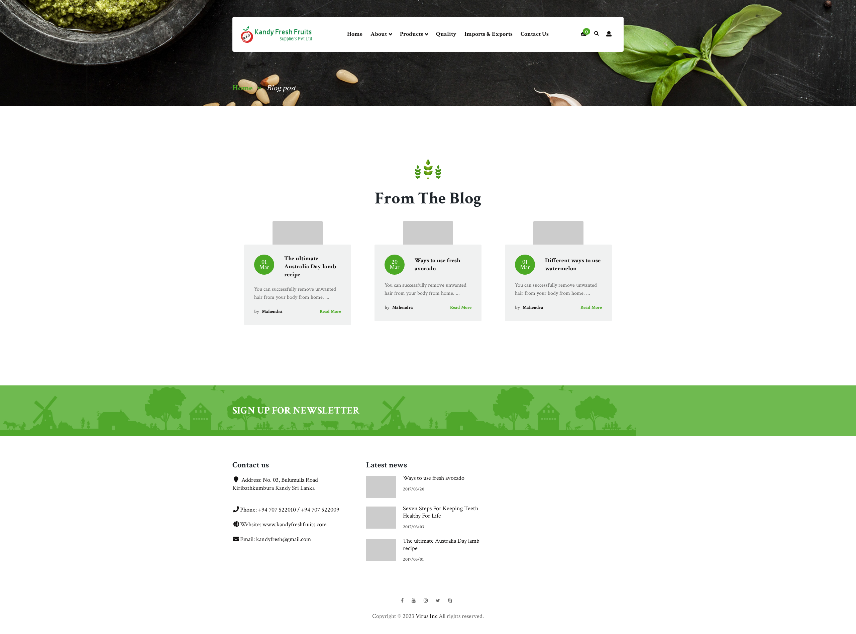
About (379, 34)
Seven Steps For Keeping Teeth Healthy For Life (440, 512)
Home (354, 34)
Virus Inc (426, 616)
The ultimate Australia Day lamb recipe (310, 266)
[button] (584, 34)
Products (412, 34)
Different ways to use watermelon (573, 264)
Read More (330, 311)
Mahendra (272, 311)
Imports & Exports (488, 34)
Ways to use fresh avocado (433, 478)
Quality (446, 34)
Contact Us (535, 34)
